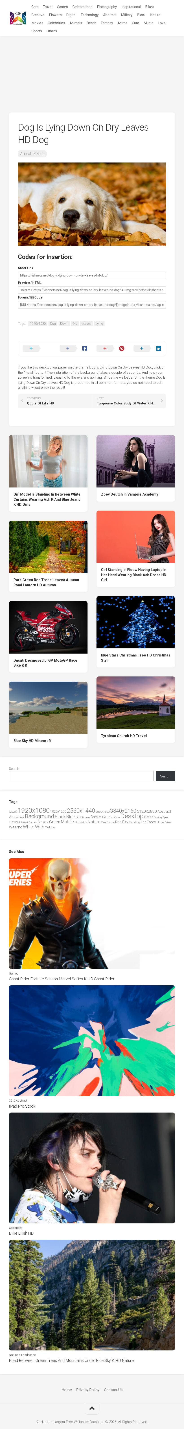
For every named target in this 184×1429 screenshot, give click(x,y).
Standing (134, 822)
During (158, 817)
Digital (71, 15)
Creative (37, 15)
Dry (75, 323)
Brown (86, 817)
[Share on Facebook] (73, 348)
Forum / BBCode (30, 297)
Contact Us (113, 1389)
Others (51, 31)
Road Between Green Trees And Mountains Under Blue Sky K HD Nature (71, 1360)
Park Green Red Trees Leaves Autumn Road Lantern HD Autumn (46, 582)
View (168, 822)
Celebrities (56, 23)
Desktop (132, 816)
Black (141, 15)
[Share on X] (36, 348)
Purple (110, 822)
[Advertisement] (92, 69)
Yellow (50, 827)
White (28, 827)
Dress (148, 817)
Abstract (109, 15)
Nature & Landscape (22, 1355)
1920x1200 (58, 812)
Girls (45, 822)
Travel (48, 7)
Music (148, 23)
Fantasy (107, 23)
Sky (125, 822)
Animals (76, 23)
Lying (99, 323)
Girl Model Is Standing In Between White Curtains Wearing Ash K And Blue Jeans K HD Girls (47, 499)
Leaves (87, 323)
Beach (91, 23)
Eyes (165, 817)
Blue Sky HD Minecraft (32, 741)
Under (161, 822)
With (39, 827)
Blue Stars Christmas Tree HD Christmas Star (135, 658)
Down (64, 323)
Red (118, 822)
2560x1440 (81, 810)
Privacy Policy (87, 1389)
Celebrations (82, 7)
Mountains (80, 822)
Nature (155, 15)
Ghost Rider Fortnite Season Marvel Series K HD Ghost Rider (61, 979)
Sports (36, 31)
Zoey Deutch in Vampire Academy (129, 494)
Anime (122, 23)
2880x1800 (103, 811)
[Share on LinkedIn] (147, 348)
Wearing (15, 827)
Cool (111, 817)
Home (67, 1389)
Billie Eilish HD (21, 1233)
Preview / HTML (30, 283)
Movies (37, 23)
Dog (53, 323)
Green (54, 821)
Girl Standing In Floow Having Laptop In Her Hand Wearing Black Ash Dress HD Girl (133, 575)
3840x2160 (123, 811)
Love (162, 23)
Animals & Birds (32, 153)
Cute (135, 23)
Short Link (25, 268)
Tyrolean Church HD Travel (124, 736)
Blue (70, 816)
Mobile (67, 821)
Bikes (149, 7)
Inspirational (131, 7)
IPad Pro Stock (22, 1106)
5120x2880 (147, 811)
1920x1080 (38, 323)
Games (62, 7)
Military (127, 15)
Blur (78, 817)
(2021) (13, 811)
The (143, 822)
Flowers (55, 15)
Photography (107, 7)
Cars (35, 7)
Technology (90, 15)
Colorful (103, 817)
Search (14, 768)
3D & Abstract (18, 1100)
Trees (151, 822)
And (12, 817)
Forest (24, 822)
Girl (40, 822)
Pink (103, 822)
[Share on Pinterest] (110, 348)
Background (39, 816)
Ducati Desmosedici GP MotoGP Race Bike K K (45, 663)
